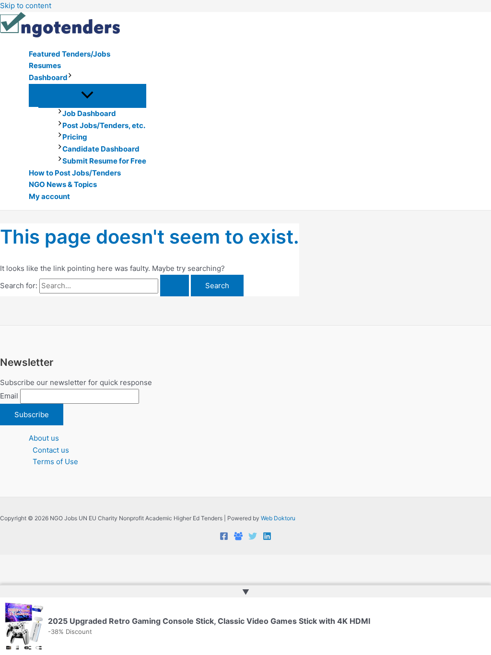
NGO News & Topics (63, 184)
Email (9, 395)
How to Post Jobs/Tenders (75, 172)
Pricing (74, 136)
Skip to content (25, 5)
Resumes (45, 65)
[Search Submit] (174, 285)
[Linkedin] (267, 537)
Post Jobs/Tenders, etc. (103, 125)
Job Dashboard (89, 113)
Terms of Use (55, 461)
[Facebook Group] (238, 537)
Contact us (51, 450)
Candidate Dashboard (101, 148)
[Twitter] (252, 537)
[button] (70, 78)
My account (49, 196)
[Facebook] (224, 537)
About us (44, 438)
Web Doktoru (278, 518)
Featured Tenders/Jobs (69, 53)
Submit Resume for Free (104, 160)
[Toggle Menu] (87, 95)
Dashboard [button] (48, 77)
